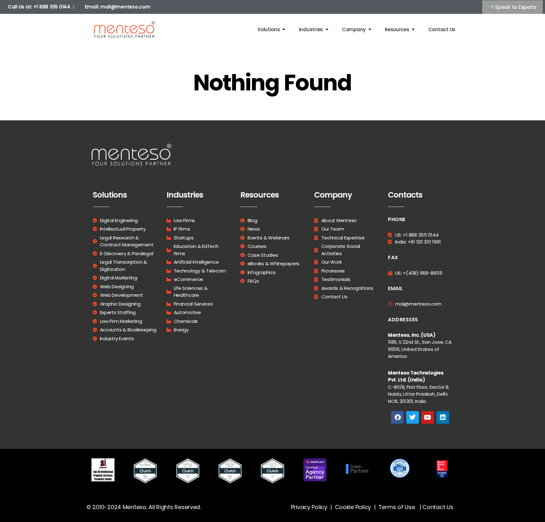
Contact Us (437, 507)
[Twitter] (412, 417)
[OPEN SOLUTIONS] (284, 29)
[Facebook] (397, 417)
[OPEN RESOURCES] (413, 29)
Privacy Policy (309, 507)
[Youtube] (427, 417)
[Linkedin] (443, 417)
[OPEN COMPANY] (369, 29)
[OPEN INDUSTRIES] (327, 29)
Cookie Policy (353, 507)
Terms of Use (396, 507)
